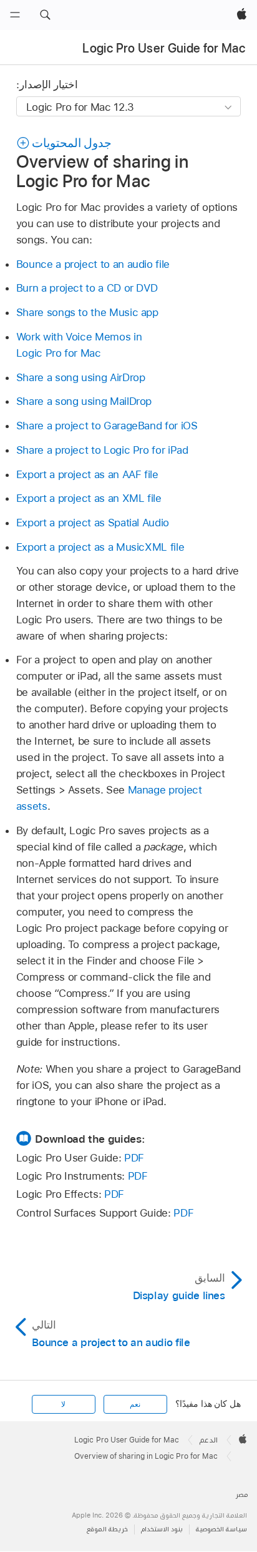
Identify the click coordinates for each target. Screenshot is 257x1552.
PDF (134, 1157)
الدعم (209, 1440)
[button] (45, 15)
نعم (135, 1404)
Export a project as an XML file (89, 498)
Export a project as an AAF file (87, 474)
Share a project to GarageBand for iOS (107, 425)
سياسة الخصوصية (221, 1529)
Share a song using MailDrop (84, 401)
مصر (242, 1494)
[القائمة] (15, 15)
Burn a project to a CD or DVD (87, 288)
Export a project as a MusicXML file (100, 547)
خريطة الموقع (107, 1529)
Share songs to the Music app (87, 312)
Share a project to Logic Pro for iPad (102, 450)
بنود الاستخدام (162, 1529)
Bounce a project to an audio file (93, 264)
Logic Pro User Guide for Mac (163, 48)
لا (63, 1404)
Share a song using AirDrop (80, 377)
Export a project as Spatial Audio (92, 522)
